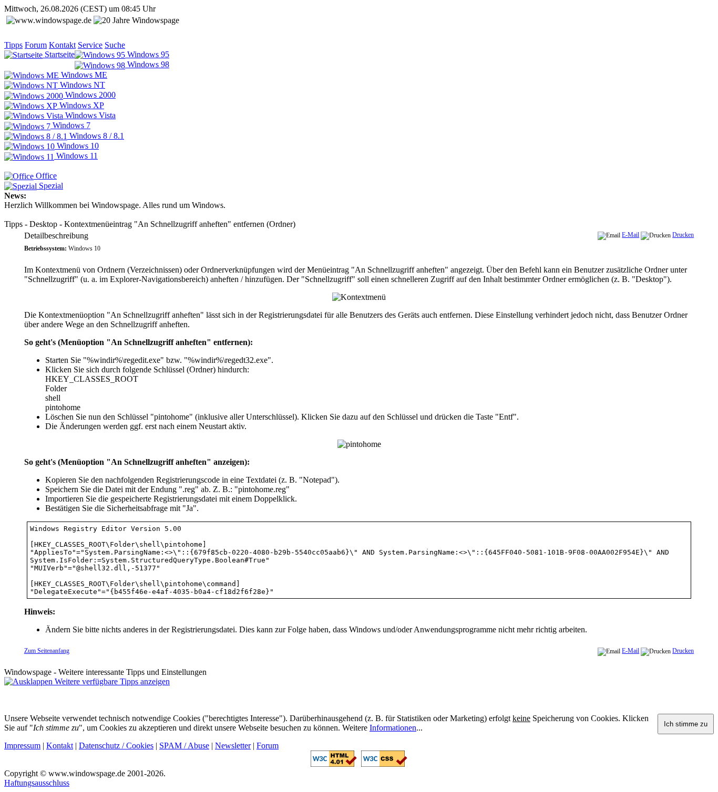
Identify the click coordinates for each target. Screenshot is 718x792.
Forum (36, 44)
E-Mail (630, 234)
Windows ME (83, 74)
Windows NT (81, 84)
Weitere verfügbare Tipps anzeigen (111, 681)
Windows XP (80, 105)
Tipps (13, 44)
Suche (115, 44)
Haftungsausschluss (36, 782)
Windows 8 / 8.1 (95, 135)
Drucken (683, 234)
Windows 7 (70, 125)
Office (45, 175)
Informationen (393, 727)
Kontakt (62, 44)
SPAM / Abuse (184, 745)
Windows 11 (76, 155)
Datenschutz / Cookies (116, 745)
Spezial (50, 185)
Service (90, 44)
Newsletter (233, 745)
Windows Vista (89, 115)
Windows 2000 (89, 94)
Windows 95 (147, 54)
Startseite (59, 54)
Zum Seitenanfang (46, 650)
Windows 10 (77, 145)
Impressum (22, 745)
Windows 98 (147, 64)
